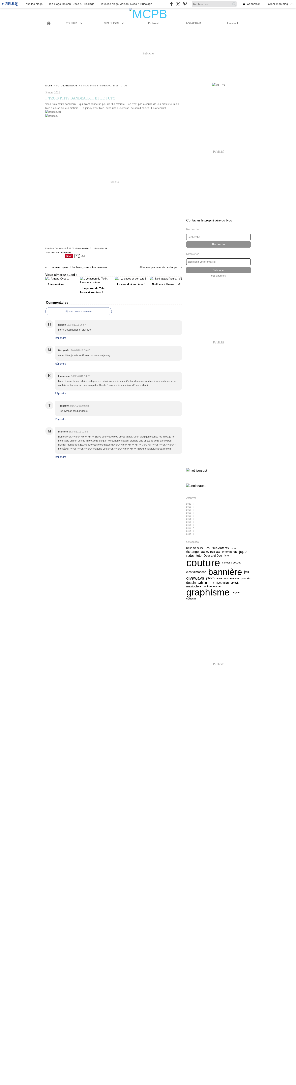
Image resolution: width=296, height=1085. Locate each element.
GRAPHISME (112, 23)
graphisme (208, 592)
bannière (225, 572)
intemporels (229, 551)
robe (190, 555)
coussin (191, 598)
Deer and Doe (213, 555)
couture (203, 563)
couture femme (211, 586)
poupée (245, 578)
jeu (246, 572)
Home (49, 21)
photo (210, 578)
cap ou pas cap (210, 551)
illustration (222, 582)
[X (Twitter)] (178, 4)
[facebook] (171, 4)
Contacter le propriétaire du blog (209, 220)
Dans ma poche (195, 548)
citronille (206, 583)
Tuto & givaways (66, 85)
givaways (195, 578)
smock (235, 582)
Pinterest (153, 23)
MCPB (48, 85)
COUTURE (72, 23)
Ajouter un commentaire (78, 311)
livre (226, 555)
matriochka (193, 586)
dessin (191, 582)
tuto (199, 555)
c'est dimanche (196, 571)
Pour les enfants (217, 548)
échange (192, 551)
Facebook (233, 23)
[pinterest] (184, 4)
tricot (234, 548)
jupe (243, 551)
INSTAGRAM (193, 23)
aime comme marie (227, 578)
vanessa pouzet (231, 562)
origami (236, 592)
